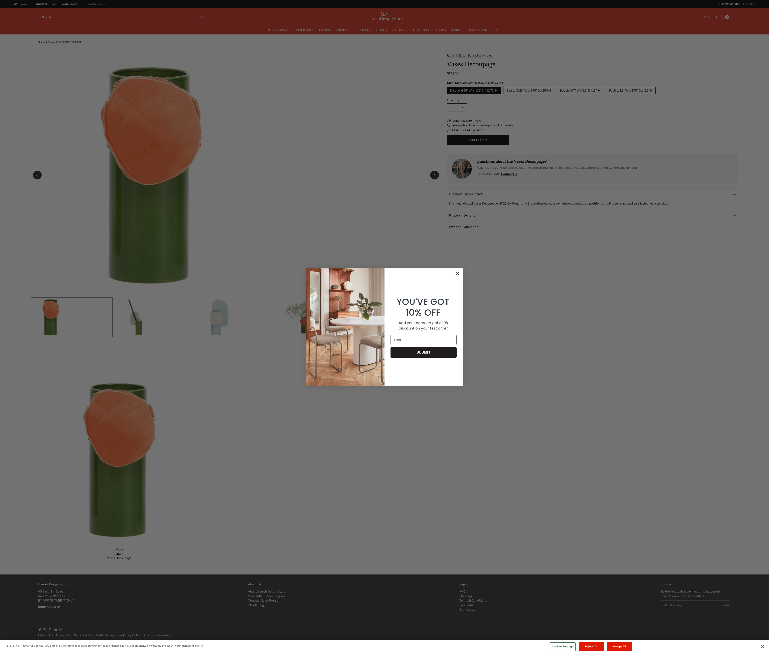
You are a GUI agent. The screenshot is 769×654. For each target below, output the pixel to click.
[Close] (762, 646)
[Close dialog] (457, 273)
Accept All (619, 646)
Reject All (591, 646)
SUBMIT (424, 352)
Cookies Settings (562, 646)
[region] (384, 647)
